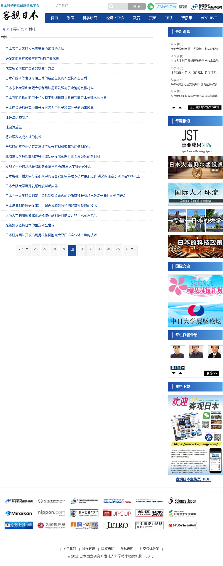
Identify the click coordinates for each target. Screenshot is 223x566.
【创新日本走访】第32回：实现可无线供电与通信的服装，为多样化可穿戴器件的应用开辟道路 (196, 73)
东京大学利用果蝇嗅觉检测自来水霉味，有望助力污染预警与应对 (196, 61)
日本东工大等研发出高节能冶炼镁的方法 (34, 49)
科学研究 (90, 18)
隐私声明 (126, 549)
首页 (54, 18)
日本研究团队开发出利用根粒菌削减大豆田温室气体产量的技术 (51, 235)
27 (45, 249)
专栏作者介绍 (186, 335)
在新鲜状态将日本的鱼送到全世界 (29, 225)
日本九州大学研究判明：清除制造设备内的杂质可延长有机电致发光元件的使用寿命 (65, 196)
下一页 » (130, 249)
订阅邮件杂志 (166, 6)
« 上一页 (23, 249)
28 (54, 249)
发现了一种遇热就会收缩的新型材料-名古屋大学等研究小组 (48, 166)
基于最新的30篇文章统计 (204, 107)
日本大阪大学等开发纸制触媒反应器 (31, 186)
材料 (32, 29)
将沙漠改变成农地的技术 (23, 137)
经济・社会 (115, 18)
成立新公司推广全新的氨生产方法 (29, 68)
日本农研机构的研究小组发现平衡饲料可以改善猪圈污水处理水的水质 (56, 98)
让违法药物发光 (16, 117)
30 (72, 249)
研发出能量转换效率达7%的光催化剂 (32, 58)
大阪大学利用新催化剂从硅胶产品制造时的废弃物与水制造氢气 (51, 215)
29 (63, 249)
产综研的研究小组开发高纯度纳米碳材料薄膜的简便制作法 (47, 147)
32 (90, 249)
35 (118, 249)
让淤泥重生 (13, 127)
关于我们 (61, 6)
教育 (136, 18)
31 (81, 249)
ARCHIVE (209, 18)
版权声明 (107, 549)
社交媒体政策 (149, 549)
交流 (153, 18)
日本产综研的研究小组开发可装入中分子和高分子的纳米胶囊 (49, 107)
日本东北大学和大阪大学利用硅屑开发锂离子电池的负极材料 (49, 88)
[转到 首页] (4, 29)
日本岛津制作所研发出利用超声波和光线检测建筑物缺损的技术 (51, 205)
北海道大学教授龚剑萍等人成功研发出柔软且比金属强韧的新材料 (52, 156)
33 (99, 249)
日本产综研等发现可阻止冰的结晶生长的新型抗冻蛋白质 (46, 78)
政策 (70, 18)
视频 (168, 18)
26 (35, 249)
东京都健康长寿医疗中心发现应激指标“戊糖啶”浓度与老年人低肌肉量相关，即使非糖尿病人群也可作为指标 (195, 96)
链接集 (186, 18)
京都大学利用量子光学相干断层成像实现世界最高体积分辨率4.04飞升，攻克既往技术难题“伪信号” (196, 49)
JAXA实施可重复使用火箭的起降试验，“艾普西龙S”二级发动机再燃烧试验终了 (195, 84)
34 (109, 249)
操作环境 (88, 549)
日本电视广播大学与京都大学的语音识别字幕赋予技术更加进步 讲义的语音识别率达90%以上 (72, 176)
